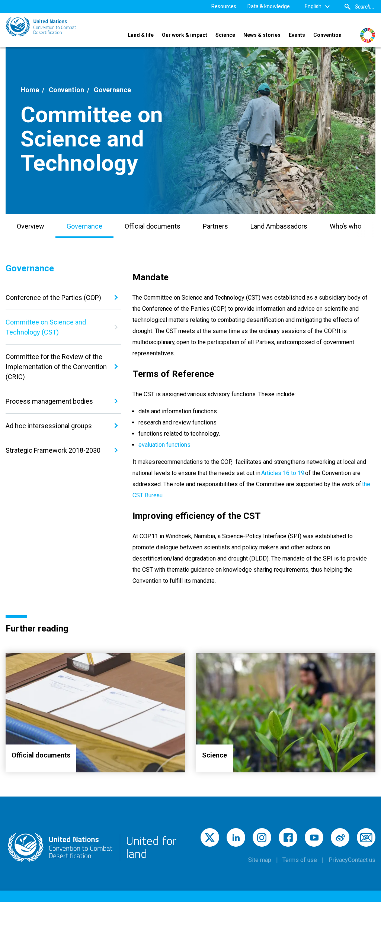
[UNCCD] (41, 27)
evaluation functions (164, 444)
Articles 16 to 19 (282, 473)
